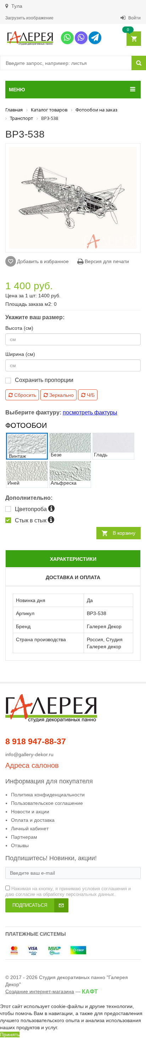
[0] (133, 39)
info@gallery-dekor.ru (29, 754)
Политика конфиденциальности (48, 794)
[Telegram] (95, 37)
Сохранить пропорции (44, 380)
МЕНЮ (17, 89)
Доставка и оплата (73, 577)
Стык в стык (31, 520)
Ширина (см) (20, 354)
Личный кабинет (30, 828)
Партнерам (24, 837)
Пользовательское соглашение (47, 803)
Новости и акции (30, 811)
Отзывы (20, 845)
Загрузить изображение (29, 18)
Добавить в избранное (43, 261)
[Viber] (81, 37)
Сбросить (24, 395)
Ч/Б (90, 395)
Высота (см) (19, 328)
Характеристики (73, 559)
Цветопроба (31, 509)
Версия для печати (106, 261)
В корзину (124, 533)
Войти (134, 18)
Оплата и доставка (33, 820)
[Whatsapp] (67, 37)
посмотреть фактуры (90, 412)
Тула (16, 6)
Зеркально (61, 395)
